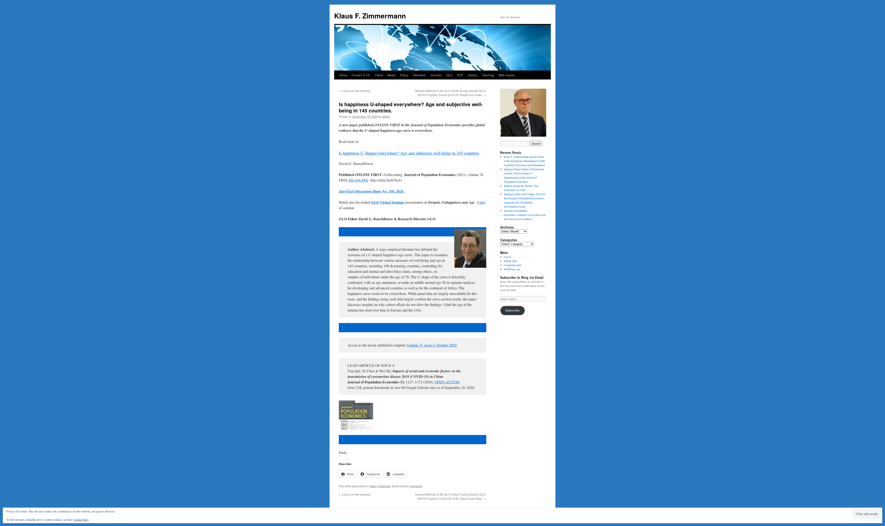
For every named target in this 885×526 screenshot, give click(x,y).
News (373, 486)
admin (386, 116)
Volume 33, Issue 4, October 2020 (432, 345)
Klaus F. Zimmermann (370, 16)
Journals (436, 75)
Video (481, 202)
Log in (507, 257)
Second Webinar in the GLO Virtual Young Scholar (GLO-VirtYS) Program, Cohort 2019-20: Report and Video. (450, 93)
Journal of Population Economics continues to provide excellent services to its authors (525, 215)
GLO (449, 75)
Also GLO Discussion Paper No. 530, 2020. (371, 191)
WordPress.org (512, 269)
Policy (404, 75)
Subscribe (512, 310)
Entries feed (510, 261)
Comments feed (512, 265)
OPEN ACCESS (447, 381)
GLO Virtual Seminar (387, 202)
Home (343, 75)
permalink (416, 486)
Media (391, 75)
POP (460, 75)
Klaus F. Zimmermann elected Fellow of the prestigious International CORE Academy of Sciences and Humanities (524, 161)
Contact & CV (361, 75)
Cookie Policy (81, 519)
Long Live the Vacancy (355, 91)
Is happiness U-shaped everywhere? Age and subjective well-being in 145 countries (409, 153)
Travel (379, 75)
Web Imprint (507, 75)
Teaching (488, 75)
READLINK (358, 180)
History (472, 75)
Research (419, 75)
